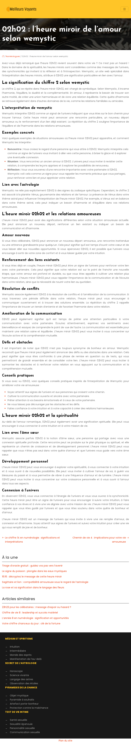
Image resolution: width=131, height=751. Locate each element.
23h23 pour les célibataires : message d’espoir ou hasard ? (36, 607)
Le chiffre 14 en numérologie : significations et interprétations (32, 539)
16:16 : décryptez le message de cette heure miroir (32, 576)
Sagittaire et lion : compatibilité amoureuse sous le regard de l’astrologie (45, 582)
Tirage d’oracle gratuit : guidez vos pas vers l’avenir (32, 565)
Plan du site (65, 740)
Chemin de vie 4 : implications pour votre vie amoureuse (99, 539)
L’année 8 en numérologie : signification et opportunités (35, 618)
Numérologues (13, 56)
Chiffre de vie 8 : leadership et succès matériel (30, 612)
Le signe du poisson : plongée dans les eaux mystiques (34, 571)
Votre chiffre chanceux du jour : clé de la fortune (31, 623)
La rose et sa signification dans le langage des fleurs (33, 587)
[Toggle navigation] (124, 9)
